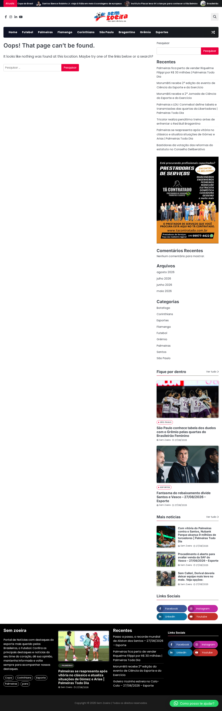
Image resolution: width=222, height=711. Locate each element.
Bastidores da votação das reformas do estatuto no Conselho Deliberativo (185, 147)
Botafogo (163, 308)
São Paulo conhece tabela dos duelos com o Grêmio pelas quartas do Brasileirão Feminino (186, 432)
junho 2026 (164, 285)
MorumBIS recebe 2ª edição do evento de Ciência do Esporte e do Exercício (186, 85)
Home (13, 32)
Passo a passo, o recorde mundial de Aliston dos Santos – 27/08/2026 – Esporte (138, 641)
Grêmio (145, 32)
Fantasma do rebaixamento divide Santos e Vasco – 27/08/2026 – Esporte (184, 497)
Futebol (27, 32)
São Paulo (106, 32)
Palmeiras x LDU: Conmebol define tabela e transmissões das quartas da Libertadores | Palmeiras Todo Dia (187, 109)
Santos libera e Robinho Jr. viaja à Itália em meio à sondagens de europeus (75, 3)
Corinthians (86, 32)
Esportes (162, 32)
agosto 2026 (165, 272)
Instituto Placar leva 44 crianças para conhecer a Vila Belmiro (158, 3)
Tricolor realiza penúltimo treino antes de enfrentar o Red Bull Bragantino (186, 121)
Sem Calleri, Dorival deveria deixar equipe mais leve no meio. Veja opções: (196, 576)
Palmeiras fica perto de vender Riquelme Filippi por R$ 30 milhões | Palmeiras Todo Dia (186, 72)
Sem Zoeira (165, 440)
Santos (161, 352)
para (25, 683)
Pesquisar (163, 43)
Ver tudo (211, 371)
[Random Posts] (213, 32)
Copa (8, 677)
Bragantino (127, 32)
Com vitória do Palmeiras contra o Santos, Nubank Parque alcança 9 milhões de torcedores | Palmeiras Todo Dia (197, 535)
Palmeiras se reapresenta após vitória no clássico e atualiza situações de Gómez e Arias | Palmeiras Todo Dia (186, 134)
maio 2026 (164, 291)
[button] (194, 703)
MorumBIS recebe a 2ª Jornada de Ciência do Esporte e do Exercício (186, 96)
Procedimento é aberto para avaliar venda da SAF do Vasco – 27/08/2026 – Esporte (198, 557)
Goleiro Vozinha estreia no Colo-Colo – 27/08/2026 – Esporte (136, 683)
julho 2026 (164, 279)
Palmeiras (45, 32)
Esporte (41, 677)
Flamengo (65, 32)
